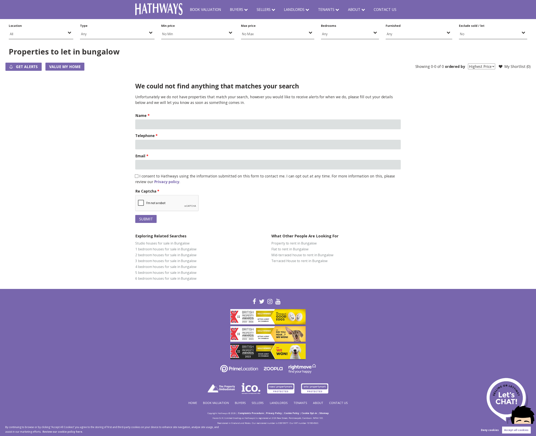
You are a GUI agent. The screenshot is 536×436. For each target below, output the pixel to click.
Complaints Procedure (251, 413)
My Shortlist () (517, 66)
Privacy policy (166, 181)
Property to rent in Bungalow (294, 243)
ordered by (455, 66)
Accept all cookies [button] (516, 430)
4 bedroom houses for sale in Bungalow (165, 266)
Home (192, 403)
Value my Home (64, 66)
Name (141, 115)
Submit (146, 218)
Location (15, 26)
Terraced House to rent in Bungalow (299, 261)
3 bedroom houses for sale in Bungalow (165, 261)
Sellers (264, 9)
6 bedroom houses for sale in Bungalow (165, 278)
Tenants (326, 9)
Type (84, 26)
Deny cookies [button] (490, 430)
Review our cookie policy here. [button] (63, 431)
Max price (248, 26)
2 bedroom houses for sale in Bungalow (165, 255)
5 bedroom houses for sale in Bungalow (165, 272)
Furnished (393, 26)
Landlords (294, 9)
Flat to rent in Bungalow (289, 249)
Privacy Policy (274, 413)
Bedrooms (328, 26)
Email (140, 155)
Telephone (145, 135)
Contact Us (385, 9)
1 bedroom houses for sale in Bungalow (165, 249)
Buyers (236, 9)
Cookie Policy (291, 413)
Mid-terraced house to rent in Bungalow (302, 255)
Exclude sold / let (471, 26)
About (354, 9)
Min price (168, 26)
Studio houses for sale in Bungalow (162, 243)
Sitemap (324, 413)
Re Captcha (145, 191)
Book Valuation (205, 9)
